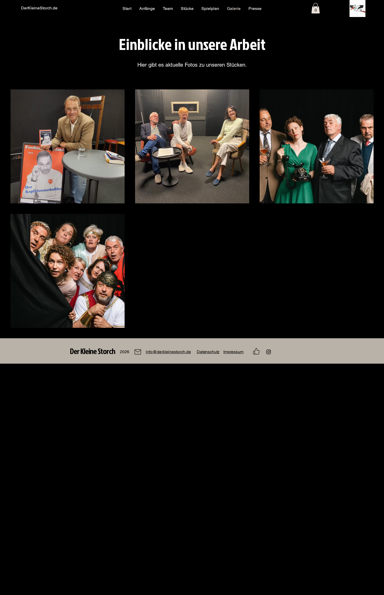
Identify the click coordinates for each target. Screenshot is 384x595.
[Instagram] (268, 352)
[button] (315, 8)
